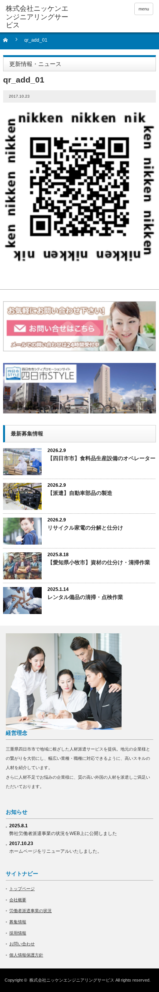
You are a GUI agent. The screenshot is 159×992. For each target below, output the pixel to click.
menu (144, 9)
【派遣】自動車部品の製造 (79, 493)
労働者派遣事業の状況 (30, 910)
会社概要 (17, 900)
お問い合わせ (22, 943)
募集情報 (17, 921)
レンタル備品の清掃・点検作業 (85, 597)
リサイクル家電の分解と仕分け (85, 528)
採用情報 (17, 933)
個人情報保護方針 (26, 955)
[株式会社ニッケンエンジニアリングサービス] (37, 17)
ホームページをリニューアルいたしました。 (55, 851)
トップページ (22, 888)
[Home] (10, 42)
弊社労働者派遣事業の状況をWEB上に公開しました (63, 833)
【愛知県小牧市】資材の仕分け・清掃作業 (98, 562)
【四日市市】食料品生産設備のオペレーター (101, 458)
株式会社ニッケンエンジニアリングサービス (71, 980)
